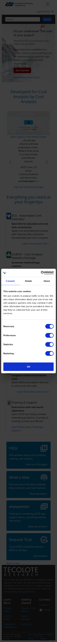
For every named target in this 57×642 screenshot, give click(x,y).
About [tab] (47, 281)
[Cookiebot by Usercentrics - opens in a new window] (41, 273)
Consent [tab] (10, 281)
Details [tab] (28, 281)
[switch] (49, 335)
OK (28, 366)
